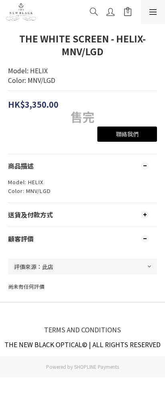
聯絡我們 (127, 134)
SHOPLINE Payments (96, 366)
